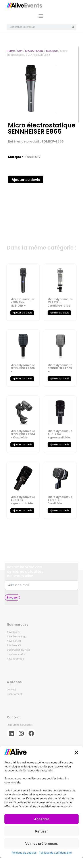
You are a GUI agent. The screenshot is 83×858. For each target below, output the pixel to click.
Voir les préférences (41, 843)
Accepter (41, 819)
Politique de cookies (24, 852)
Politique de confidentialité (55, 852)
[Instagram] (21, 733)
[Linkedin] (11, 733)
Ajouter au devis (26, 179)
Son (20, 51)
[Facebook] (31, 733)
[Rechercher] (73, 27)
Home (11, 51)
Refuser (41, 831)
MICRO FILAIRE (34, 51)
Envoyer (12, 597)
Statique (52, 51)
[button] (76, 752)
